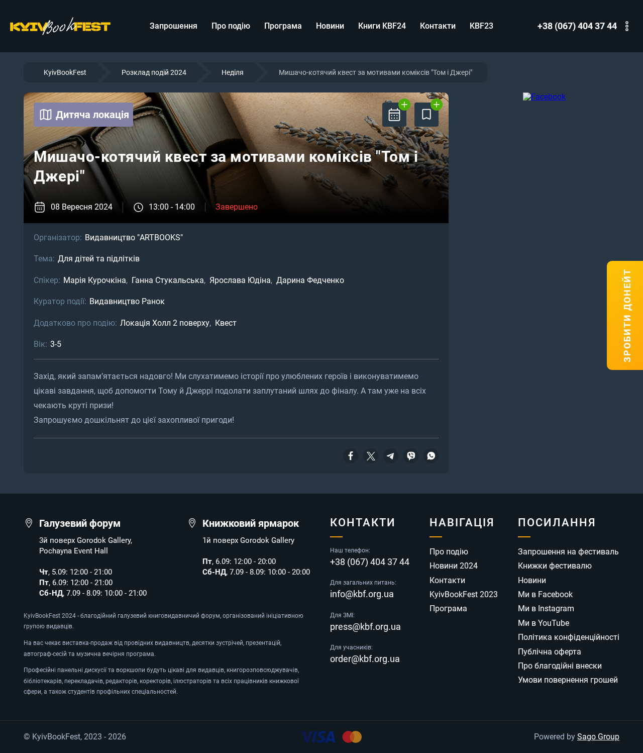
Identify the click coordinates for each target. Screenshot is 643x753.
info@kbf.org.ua (362, 594)
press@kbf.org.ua (365, 627)
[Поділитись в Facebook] (350, 455)
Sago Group (598, 736)
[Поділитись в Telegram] (390, 455)
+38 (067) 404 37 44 (577, 26)
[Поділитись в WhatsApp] (431, 455)
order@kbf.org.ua (365, 659)
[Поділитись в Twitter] (370, 455)
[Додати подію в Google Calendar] (394, 115)
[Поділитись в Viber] (410, 455)
